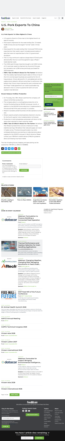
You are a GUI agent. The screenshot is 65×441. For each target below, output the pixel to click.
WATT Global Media (26, 296)
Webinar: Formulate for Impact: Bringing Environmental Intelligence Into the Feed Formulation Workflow (29, 361)
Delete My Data (32, 414)
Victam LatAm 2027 (9, 342)
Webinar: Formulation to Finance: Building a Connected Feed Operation (29, 218)
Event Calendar (12, 21)
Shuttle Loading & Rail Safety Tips (7, 200)
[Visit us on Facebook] (23, 411)
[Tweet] (12, 148)
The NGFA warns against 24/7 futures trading (50, 115)
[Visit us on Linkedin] (26, 411)
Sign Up (48, 104)
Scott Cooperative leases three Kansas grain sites (50, 123)
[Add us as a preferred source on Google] (19, 148)
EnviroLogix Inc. (25, 266)
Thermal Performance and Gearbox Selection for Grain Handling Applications (29, 245)
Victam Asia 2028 (8, 333)
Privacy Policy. (55, 102)
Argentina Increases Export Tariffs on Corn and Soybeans (40, 201)
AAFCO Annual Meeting (10, 318)
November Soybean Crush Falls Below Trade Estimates (55, 201)
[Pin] (15, 148)
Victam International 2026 (11, 350)
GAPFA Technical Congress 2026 (14, 327)
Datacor (23, 222)
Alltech (26, 286)
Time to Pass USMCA (24, 200)
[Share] (6, 148)
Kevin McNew (8, 28)
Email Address (23, 163)
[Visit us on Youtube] (29, 411)
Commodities (47, 111)
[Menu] (62, 18)
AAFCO (6, 320)
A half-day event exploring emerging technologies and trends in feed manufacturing (28, 299)
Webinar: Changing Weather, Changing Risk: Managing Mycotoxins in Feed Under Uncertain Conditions (29, 262)
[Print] (2, 148)
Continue (39, 438)
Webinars (20, 214)
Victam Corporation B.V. (10, 335)
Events (3, 21)
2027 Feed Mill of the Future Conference (29, 293)
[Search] (59, 18)
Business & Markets (49, 120)
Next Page (14, 394)
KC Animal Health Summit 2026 (13, 307)
